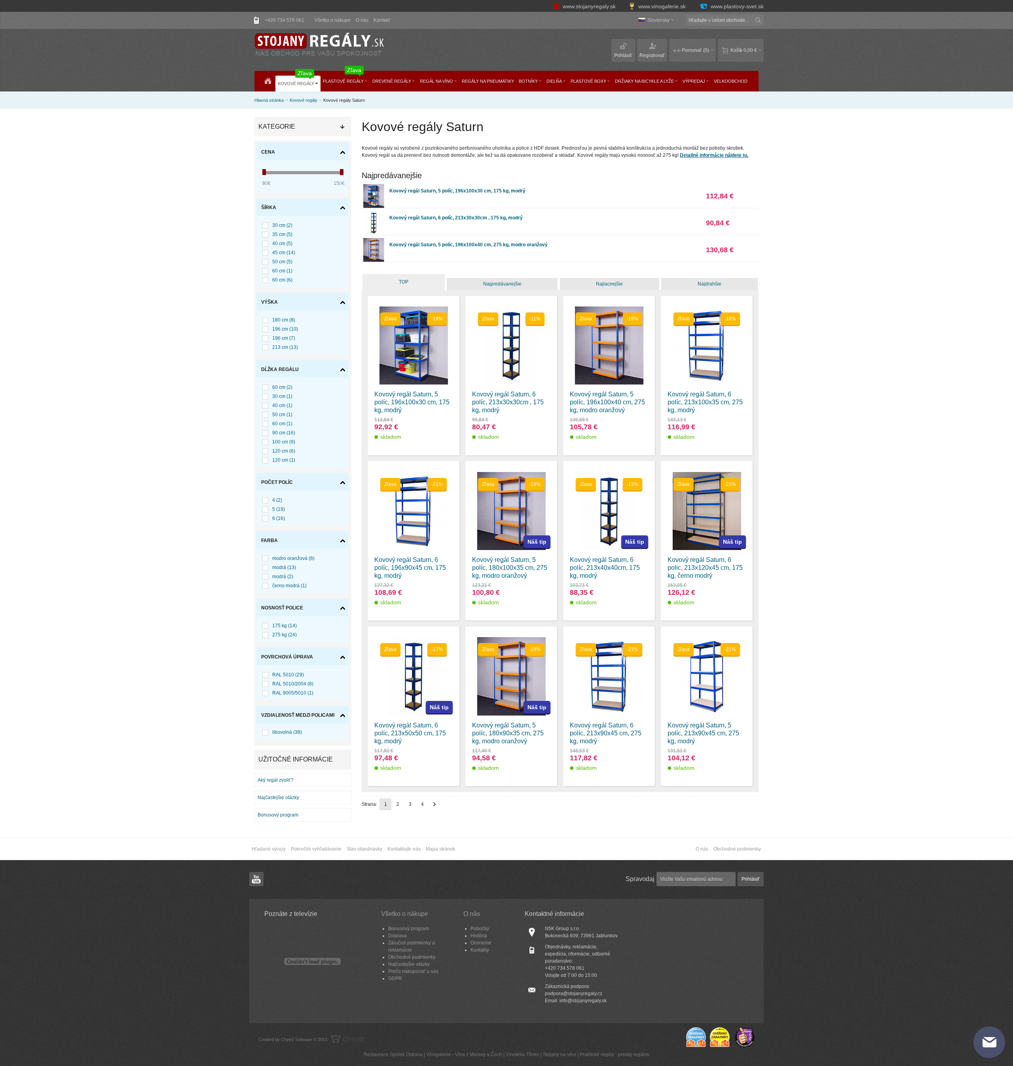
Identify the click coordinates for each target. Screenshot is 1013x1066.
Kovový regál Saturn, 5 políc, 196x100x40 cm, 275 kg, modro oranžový (468, 244)
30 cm (282, 225)
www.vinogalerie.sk (662, 6)
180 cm (283, 320)
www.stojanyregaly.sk (589, 6)
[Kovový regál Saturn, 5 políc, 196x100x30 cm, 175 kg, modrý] (373, 187)
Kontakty (479, 950)
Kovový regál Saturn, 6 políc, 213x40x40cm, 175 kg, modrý (605, 567)
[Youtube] (256, 879)
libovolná (287, 732)
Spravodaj (640, 879)
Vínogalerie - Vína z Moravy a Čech (464, 1054)
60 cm (282, 271)
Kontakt (382, 20)
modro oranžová (293, 558)
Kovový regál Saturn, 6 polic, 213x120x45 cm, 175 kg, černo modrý (705, 567)
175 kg (284, 625)
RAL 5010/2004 (292, 684)
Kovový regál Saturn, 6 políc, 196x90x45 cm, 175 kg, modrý (410, 567)
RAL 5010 (288, 675)
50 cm (282, 262)
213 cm (285, 347)
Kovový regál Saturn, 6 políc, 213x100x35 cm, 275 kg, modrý (705, 402)
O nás (362, 20)
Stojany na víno (559, 1054)
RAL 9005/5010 (292, 693)
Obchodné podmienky (737, 849)
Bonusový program (278, 815)
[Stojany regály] (318, 45)
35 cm (282, 234)
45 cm (283, 252)
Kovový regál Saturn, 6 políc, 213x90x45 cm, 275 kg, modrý (605, 733)
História (478, 935)
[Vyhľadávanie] (758, 20)
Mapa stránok (440, 849)
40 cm (282, 243)
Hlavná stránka (269, 100)
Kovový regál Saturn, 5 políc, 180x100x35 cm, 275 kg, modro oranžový (509, 567)
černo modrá (289, 585)
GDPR (395, 978)
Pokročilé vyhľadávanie (316, 849)
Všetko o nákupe (333, 20)
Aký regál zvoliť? (276, 780)
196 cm (285, 329)
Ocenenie (480, 943)
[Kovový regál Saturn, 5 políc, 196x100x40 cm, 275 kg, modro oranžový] (373, 241)
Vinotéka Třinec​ (522, 1054)
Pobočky (479, 928)
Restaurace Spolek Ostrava (393, 1054)
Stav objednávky (364, 849)
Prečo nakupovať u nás (413, 971)
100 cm (283, 442)
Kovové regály (303, 100)
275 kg (284, 635)
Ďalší (434, 804)
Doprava (397, 935)
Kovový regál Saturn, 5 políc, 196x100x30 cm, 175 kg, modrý (457, 191)
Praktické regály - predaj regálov (614, 1054)
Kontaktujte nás (404, 849)
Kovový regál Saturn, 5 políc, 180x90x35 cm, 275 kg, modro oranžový (508, 733)
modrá (284, 567)
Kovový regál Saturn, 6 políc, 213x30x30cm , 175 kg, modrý (456, 218)
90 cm (283, 433)
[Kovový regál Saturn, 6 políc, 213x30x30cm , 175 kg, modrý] (373, 214)
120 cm (283, 451)
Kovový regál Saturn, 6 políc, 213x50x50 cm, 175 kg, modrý (410, 733)
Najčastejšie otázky (278, 797)
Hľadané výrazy (269, 849)
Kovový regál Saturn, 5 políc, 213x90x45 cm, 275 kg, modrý (703, 733)
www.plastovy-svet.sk (736, 6)
